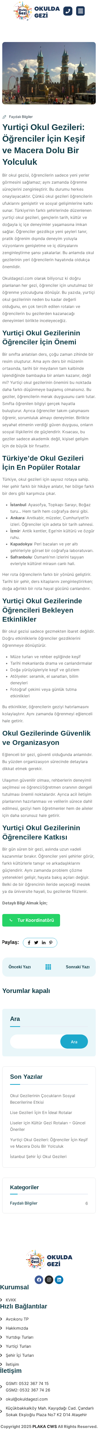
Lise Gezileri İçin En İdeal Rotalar (41, 1112)
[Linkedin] (59, 1279)
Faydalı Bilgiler (21, 116)
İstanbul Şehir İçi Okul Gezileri (38, 1156)
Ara (15, 1019)
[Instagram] (49, 1279)
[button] (80, 11)
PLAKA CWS (44, 1426)
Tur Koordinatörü (35, 920)
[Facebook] (39, 1279)
